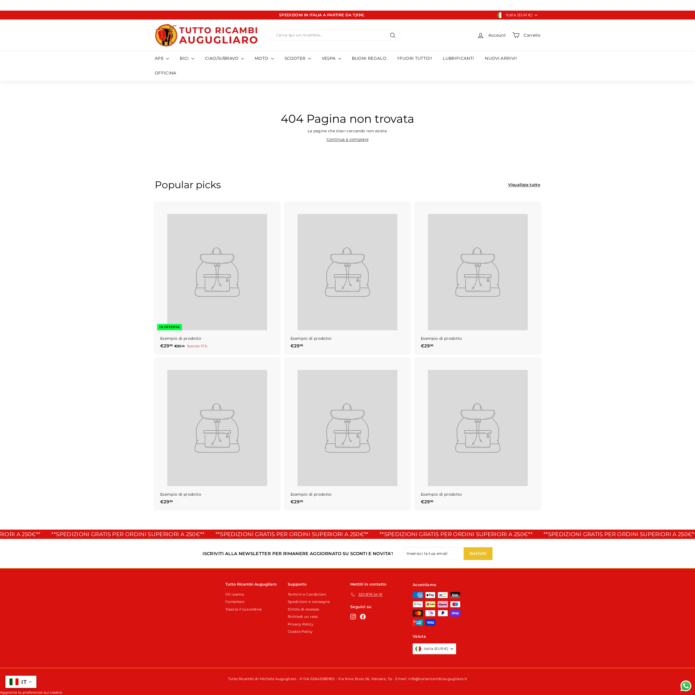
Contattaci (235, 601)
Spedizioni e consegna (309, 601)
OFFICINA (165, 73)
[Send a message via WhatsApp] (686, 686)
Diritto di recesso (303, 609)
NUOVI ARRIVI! (501, 58)
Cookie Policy (300, 631)
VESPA (329, 58)
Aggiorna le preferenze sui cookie (31, 692)
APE (160, 58)
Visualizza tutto (524, 184)
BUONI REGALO (369, 58)
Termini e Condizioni (307, 594)
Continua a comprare (348, 139)
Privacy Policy (300, 624)
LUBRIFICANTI (458, 58)
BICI (185, 58)
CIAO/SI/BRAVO (222, 58)
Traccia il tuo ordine (243, 609)
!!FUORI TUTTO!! (414, 58)
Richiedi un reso (303, 616)
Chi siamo (234, 594)
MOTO (262, 58)
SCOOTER (296, 58)
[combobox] (335, 35)
